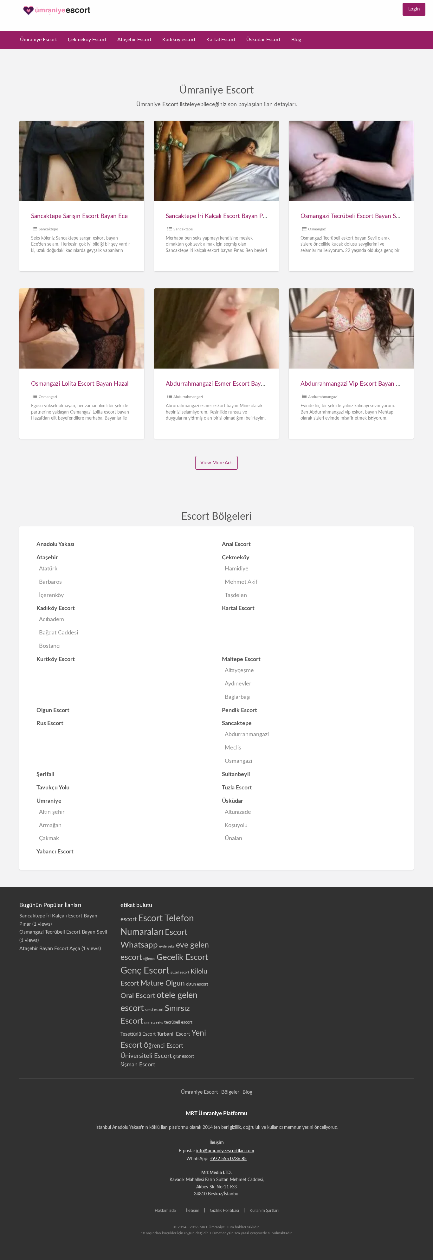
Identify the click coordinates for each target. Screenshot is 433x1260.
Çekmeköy (235, 558)
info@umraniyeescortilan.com (225, 1151)
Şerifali (45, 774)
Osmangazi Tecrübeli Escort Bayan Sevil (353, 216)
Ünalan (233, 838)
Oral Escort (137, 995)
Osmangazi (317, 229)
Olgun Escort (52, 710)
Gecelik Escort (182, 957)
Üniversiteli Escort (146, 1056)
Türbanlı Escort (173, 1034)
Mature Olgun (162, 983)
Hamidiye (237, 569)
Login (414, 9)
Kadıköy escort (179, 39)
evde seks (167, 946)
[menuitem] (414, 9)
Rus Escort (49, 723)
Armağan (50, 825)
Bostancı (50, 646)
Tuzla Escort (237, 788)
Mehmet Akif (241, 582)
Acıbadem (51, 619)
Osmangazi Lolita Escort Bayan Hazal (79, 384)
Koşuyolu (236, 825)
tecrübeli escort (178, 1022)
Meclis (233, 748)
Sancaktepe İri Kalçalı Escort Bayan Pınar (219, 216)
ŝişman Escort (137, 1064)
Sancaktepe (48, 229)
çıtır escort (183, 1056)
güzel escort (180, 972)
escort (128, 919)
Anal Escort (236, 544)
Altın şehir (52, 812)
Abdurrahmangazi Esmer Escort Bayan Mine (224, 384)
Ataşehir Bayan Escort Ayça (49, 948)
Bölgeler (230, 1092)
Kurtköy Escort (55, 659)
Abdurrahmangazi (188, 397)
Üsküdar (232, 801)
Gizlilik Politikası (224, 1211)
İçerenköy (51, 595)
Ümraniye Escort (38, 39)
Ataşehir (47, 558)
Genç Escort (144, 970)
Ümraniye (48, 801)
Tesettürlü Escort (138, 1034)
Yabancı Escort (55, 852)
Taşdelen (236, 595)
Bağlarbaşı (237, 697)
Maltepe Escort (241, 659)
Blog (296, 39)
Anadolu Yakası (55, 544)
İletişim (192, 1211)
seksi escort (154, 1010)
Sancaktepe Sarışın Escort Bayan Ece (79, 216)
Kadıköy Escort (55, 608)
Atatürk (48, 569)
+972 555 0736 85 (228, 1159)
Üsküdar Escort (263, 39)
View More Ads (216, 462)
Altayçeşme (239, 670)
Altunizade (238, 812)
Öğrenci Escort (163, 1046)
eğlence (149, 959)
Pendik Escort (239, 710)
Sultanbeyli (236, 774)
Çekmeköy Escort (87, 39)
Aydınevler (238, 684)
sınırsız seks (153, 1022)
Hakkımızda (165, 1211)
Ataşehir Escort (134, 39)
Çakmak (49, 838)
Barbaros (50, 582)
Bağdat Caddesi (58, 633)
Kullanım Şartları (264, 1211)
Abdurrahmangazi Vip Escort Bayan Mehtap (359, 384)
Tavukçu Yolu (52, 788)
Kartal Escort (221, 39)
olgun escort (197, 984)
